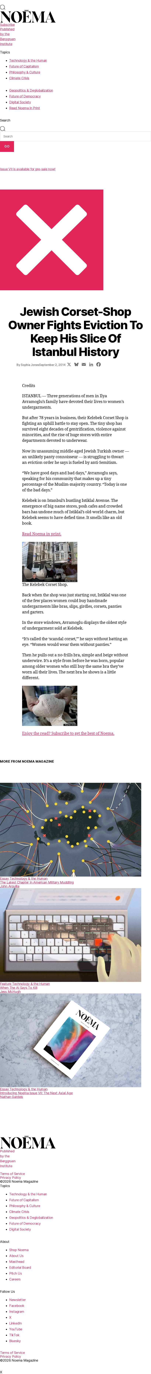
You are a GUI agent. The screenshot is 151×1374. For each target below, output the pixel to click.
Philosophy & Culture (24, 72)
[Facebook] (98, 364)
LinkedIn (15, 1323)
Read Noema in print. (41, 534)
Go (6, 146)
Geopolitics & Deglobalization (31, 90)
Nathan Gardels (11, 1097)
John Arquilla (9, 886)
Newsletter (17, 1300)
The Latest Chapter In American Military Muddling (37, 882)
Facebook (16, 1306)
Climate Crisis (19, 78)
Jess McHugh (10, 991)
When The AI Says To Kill (18, 988)
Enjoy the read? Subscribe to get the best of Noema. (68, 733)
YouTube (15, 1329)
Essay (5, 878)
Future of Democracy (25, 96)
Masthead (16, 1262)
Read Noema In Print (24, 108)
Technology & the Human (28, 60)
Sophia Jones (30, 365)
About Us (16, 1256)
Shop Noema (18, 1250)
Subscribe (7, 25)
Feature (6, 984)
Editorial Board (20, 1267)
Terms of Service (12, 1174)
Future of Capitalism (24, 66)
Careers (15, 1279)
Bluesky (15, 1341)
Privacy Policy (10, 1177)
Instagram (16, 1311)
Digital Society (20, 102)
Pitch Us (15, 1273)
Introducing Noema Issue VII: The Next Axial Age (36, 1093)
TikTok (14, 1335)
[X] (69, 364)
